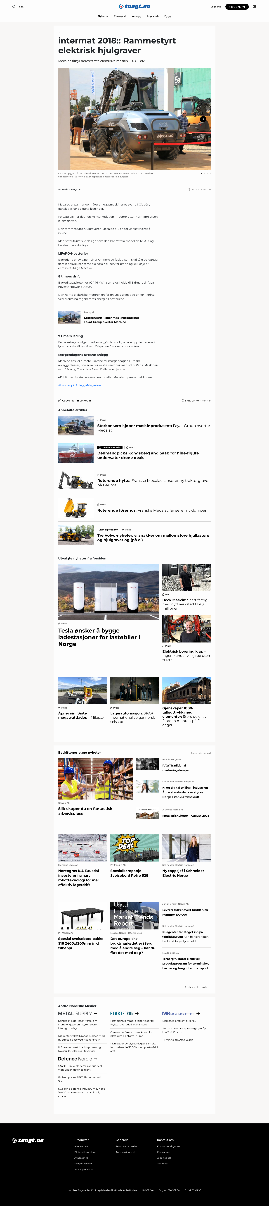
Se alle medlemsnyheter (197, 987)
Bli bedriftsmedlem (85, 1152)
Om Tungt (162, 1163)
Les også (89, 312)
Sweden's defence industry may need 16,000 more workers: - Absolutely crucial (81, 1092)
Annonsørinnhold (125, 1152)
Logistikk (153, 16)
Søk (21, 6)
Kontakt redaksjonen (168, 1146)
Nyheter (103, 16)
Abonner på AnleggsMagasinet (80, 385)
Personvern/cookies (126, 1146)
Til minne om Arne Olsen (177, 1039)
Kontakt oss (163, 1152)
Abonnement (81, 1146)
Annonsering (81, 1157)
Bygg (167, 16)
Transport (120, 16)
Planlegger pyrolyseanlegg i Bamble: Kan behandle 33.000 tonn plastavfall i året (134, 1047)
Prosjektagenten (83, 1163)
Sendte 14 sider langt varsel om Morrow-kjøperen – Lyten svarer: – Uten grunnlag (79, 1024)
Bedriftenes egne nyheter (79, 752)
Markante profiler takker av (179, 1020)
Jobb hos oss (164, 1157)
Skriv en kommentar (198, 400)
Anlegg (136, 16)
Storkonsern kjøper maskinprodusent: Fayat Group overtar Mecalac (111, 320)
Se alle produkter (83, 1169)
